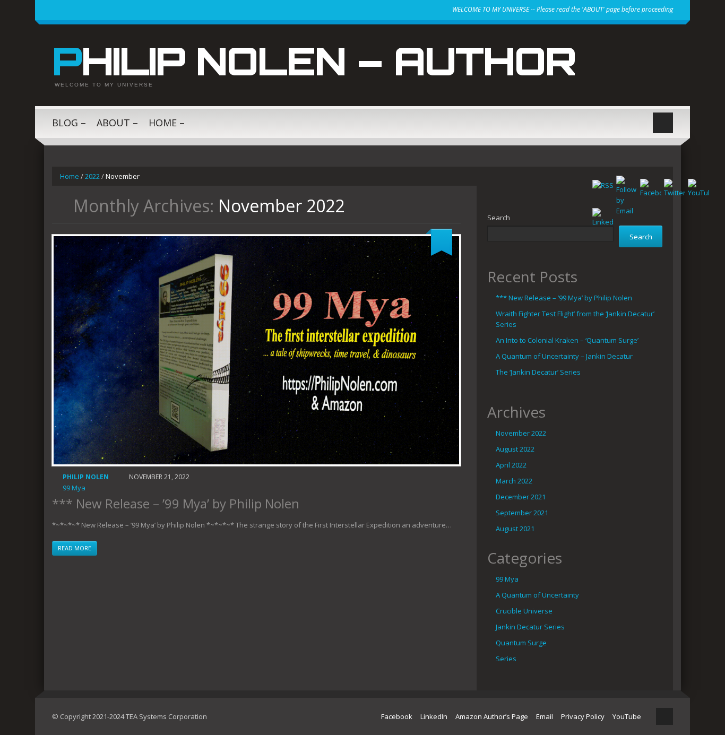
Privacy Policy (583, 716)
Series (506, 658)
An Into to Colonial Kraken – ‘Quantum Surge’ (567, 340)
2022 (92, 176)
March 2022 (514, 481)
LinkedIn (433, 716)
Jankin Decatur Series (530, 627)
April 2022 (511, 465)
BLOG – (69, 122)
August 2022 (515, 449)
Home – (167, 122)
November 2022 (521, 433)
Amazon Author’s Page (491, 716)
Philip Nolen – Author (314, 60)
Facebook (396, 716)
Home (69, 176)
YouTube (626, 716)
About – (117, 122)
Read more (74, 548)
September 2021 (522, 512)
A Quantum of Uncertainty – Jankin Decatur (564, 356)
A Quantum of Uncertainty (537, 595)
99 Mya (74, 487)
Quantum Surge (521, 642)
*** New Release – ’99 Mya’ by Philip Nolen (175, 503)
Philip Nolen (86, 476)
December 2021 (521, 496)
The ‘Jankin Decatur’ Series (538, 372)
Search (498, 217)
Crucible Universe (524, 611)
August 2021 (515, 528)
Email (544, 716)
